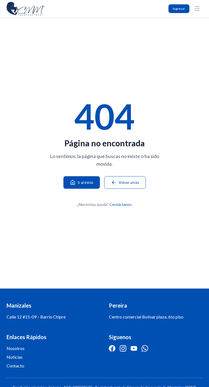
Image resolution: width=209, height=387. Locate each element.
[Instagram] (123, 348)
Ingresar (179, 9)
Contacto (15, 365)
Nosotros (15, 348)
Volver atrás (129, 182)
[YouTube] (134, 348)
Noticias (15, 357)
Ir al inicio (85, 182)
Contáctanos (120, 204)
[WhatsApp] (145, 348)
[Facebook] (112, 348)
